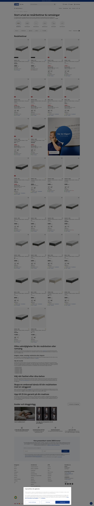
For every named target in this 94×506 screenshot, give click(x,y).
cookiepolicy (43, 498)
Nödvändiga (48, 502)
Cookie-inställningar (32, 502)
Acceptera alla (62, 502)
